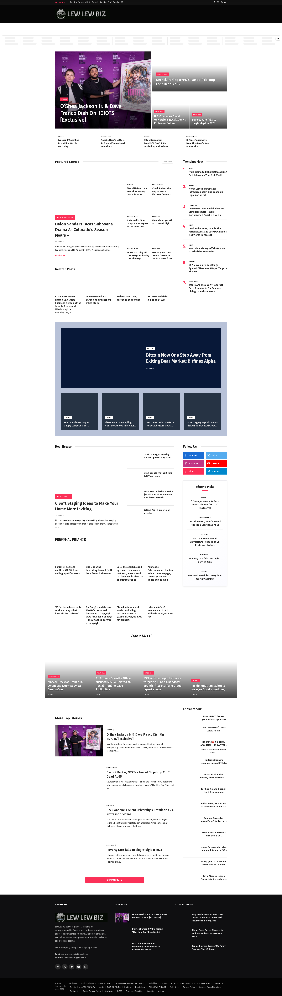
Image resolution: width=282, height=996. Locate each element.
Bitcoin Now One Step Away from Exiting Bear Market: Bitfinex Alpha (181, 358)
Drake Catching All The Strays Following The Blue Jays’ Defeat (138, 255)
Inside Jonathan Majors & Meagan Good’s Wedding (208, 687)
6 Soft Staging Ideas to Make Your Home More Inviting (86, 506)
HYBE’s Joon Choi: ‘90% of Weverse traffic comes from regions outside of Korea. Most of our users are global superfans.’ (162, 255)
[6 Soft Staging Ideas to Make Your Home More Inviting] (88, 474)
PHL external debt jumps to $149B (157, 298)
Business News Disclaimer (210, 987)
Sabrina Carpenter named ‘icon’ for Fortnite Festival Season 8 (213, 820)
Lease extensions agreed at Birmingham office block (98, 299)
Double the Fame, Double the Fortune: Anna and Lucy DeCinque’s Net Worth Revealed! (208, 231)
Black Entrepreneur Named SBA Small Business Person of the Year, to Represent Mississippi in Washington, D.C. (68, 304)
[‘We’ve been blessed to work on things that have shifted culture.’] (68, 594)
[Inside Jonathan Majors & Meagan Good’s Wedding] (213, 670)
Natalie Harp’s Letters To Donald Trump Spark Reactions (70, 143)
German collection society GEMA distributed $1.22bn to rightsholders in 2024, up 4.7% (213, 776)
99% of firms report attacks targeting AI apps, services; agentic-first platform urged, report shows (162, 683)
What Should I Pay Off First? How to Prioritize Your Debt (207, 250)
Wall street (174, 987)
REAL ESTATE (63, 497)
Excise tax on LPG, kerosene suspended (129, 298)
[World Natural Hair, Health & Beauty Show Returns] (138, 174)
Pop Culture (162, 74)
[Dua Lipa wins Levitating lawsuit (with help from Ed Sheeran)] (99, 554)
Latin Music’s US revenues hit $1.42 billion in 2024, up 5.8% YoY (160, 612)
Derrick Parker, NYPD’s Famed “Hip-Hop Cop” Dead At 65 (96, 2)
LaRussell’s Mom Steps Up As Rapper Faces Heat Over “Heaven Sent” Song (138, 223)
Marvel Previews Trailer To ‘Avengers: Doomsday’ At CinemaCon (65, 685)
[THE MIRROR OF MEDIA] (82, 13)
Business (197, 115)
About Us (150, 991)
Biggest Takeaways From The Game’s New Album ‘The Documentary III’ (155, 143)
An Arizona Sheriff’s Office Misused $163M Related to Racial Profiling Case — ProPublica (113, 683)
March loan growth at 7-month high (162, 222)
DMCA (119, 991)
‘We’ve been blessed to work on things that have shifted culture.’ (68, 610)
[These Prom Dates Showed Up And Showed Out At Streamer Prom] (181, 933)
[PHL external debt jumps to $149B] (160, 284)
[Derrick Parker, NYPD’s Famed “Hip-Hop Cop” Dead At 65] (189, 71)
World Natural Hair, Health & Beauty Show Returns (137, 191)
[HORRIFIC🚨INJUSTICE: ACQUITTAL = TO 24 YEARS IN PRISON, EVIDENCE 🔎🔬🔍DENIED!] (190, 745)
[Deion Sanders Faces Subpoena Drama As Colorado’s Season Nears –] (218, 142)
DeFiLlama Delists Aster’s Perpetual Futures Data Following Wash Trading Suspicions (160, 424)
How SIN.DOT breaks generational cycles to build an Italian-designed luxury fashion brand (213, 718)
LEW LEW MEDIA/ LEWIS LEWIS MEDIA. (214, 729)
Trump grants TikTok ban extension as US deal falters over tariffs (213, 863)
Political (159, 111)
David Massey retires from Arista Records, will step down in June (214, 878)
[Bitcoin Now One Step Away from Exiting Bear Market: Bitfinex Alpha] (101, 358)
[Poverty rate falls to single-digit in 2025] (208, 110)
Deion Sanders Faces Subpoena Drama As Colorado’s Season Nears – (197, 143)
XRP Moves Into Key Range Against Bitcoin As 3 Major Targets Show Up (208, 268)
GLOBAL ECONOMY (87, 987)
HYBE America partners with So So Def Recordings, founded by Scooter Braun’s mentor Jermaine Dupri (213, 834)
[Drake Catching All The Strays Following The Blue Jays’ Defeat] (138, 239)
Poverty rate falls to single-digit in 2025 (204, 121)
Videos (161, 991)
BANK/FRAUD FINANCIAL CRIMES (130, 983)
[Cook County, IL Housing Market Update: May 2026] (134, 459)
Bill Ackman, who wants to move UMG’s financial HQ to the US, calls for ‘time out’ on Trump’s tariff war (213, 805)
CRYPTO (192, 261)
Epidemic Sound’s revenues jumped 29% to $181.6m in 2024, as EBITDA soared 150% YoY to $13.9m (213, 762)
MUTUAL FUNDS (114, 987)
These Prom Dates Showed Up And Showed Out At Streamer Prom (207, 933)
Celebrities (152, 983)
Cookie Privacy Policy (92, 991)
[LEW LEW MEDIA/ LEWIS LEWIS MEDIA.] (190, 731)
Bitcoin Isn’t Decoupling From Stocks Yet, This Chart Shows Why (120, 424)
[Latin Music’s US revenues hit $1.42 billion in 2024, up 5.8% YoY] (160, 594)
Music (101, 987)
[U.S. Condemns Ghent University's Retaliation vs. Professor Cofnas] (170, 110)
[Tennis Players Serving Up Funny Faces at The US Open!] (181, 949)
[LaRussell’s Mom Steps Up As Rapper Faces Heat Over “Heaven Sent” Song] (138, 206)
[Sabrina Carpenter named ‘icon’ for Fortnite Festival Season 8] (190, 821)
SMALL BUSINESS (105, 983)
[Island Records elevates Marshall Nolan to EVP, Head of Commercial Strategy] (190, 850)
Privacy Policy (189, 987)
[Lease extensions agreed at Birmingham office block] (99, 284)
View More (167, 162)
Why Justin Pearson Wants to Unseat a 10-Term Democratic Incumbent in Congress (207, 917)
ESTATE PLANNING (202, 983)
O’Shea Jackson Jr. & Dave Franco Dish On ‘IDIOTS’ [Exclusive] (91, 113)
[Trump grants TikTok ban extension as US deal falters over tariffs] (190, 865)
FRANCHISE (193, 205)
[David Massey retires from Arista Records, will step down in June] (190, 879)
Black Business (192, 136)
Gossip (64, 99)
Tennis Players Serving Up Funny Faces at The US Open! (209, 947)
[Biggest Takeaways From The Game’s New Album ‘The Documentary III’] (175, 142)
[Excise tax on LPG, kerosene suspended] (130, 284)
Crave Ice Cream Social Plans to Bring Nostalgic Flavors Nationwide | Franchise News (206, 211)
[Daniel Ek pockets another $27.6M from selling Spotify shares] (68, 554)
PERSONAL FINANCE (157, 987)
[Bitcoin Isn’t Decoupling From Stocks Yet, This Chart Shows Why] (120, 405)
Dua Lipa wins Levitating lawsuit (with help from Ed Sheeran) (99, 570)
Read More (60, 255)
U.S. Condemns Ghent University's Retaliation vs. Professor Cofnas (170, 120)
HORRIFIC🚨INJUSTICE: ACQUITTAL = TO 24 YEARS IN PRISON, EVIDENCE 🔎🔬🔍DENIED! (213, 744)
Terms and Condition (134, 991)
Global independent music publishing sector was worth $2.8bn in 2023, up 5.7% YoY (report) (129, 613)
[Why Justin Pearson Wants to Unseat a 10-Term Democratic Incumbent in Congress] (181, 917)
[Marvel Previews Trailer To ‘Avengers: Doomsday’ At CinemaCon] (69, 670)
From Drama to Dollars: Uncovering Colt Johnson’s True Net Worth (208, 174)
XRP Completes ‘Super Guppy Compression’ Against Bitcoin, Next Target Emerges (76, 424)
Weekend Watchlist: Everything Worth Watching (205, 577)
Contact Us (74, 991)
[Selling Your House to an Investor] (134, 515)
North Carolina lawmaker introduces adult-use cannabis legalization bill (206, 192)
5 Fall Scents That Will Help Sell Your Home (158, 474)
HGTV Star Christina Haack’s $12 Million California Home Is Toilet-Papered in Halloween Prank (158, 494)
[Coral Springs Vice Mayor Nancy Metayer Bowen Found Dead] (163, 174)
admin (60, 241)
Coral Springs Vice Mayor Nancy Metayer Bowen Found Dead (161, 191)
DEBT (191, 168)
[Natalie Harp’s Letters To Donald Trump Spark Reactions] (90, 142)
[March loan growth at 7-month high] (163, 206)
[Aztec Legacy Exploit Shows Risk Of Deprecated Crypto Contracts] (202, 405)
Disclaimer (109, 991)
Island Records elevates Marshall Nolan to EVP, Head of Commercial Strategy (213, 849)
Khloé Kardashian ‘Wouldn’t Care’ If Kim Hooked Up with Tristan (113, 143)
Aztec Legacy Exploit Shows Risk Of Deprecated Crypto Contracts (202, 424)
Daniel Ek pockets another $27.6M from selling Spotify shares (67, 570)
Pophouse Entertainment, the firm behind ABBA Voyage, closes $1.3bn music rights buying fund (160, 573)
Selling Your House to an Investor (157, 511)
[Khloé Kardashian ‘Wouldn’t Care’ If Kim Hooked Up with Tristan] (132, 142)
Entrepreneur (185, 983)
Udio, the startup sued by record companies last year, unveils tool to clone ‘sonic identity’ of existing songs (130, 573)
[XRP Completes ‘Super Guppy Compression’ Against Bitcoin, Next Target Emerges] (79, 405)
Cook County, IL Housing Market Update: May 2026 (157, 456)
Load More (113, 880)
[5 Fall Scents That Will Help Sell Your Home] (134, 478)
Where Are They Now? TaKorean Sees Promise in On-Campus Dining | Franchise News (206, 288)
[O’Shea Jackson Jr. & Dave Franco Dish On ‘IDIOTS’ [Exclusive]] (103, 90)
